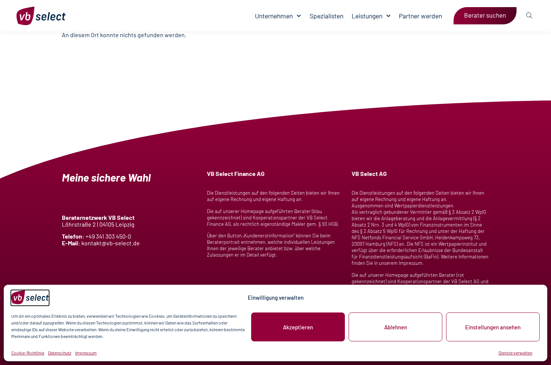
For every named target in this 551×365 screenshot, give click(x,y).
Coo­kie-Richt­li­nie (27, 352)
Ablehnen (395, 327)
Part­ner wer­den (420, 16)
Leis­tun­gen (367, 16)
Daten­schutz (59, 352)
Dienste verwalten (515, 352)
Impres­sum (86, 352)
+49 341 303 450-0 (108, 236)
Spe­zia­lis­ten (326, 16)
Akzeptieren (298, 327)
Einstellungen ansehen (493, 327)
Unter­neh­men (274, 16)
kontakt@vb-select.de (110, 242)
